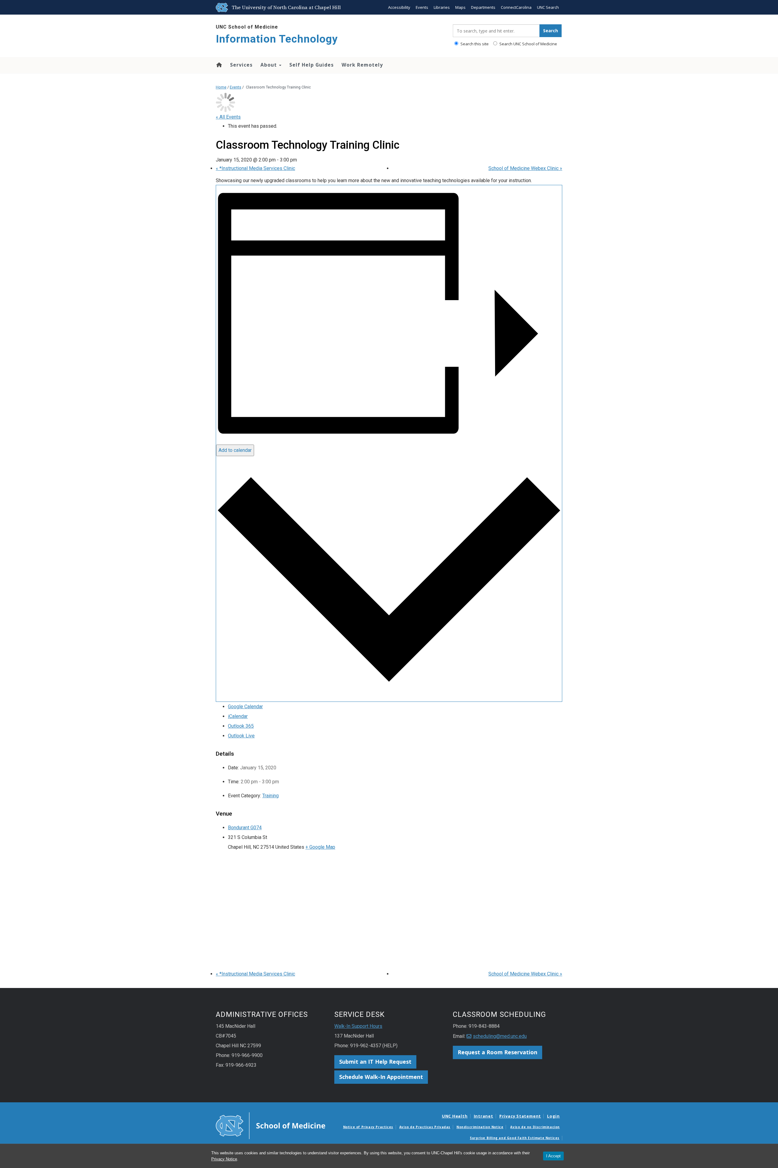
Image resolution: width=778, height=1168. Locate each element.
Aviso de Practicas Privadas (424, 1127)
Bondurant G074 (245, 827)
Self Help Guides (311, 64)
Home (218, 64)
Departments (483, 7)
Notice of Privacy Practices (368, 1127)
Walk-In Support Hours (358, 1026)
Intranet (483, 1116)
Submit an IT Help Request (375, 1061)
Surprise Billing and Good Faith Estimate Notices (514, 1138)
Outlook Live (241, 736)
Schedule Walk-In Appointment (381, 1076)
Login (553, 1116)
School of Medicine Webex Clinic (525, 168)
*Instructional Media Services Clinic (255, 168)
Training (270, 796)
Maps (460, 7)
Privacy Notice (224, 1159)
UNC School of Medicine (247, 27)
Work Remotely (362, 64)
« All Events (228, 117)
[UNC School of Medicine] (270, 1125)
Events (422, 7)
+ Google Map (320, 847)
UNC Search (548, 7)
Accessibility (399, 7)
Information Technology (277, 39)
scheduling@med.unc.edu (500, 1036)
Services (241, 64)
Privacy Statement (520, 1116)
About (269, 64)
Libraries (442, 7)
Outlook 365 (241, 726)
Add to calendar (235, 450)
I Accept (553, 1156)
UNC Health (455, 1116)
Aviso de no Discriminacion (535, 1127)
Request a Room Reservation (497, 1052)
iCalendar (238, 716)
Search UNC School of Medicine (527, 44)
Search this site (474, 44)
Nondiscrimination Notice (479, 1127)
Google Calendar (245, 706)
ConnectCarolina (516, 7)
